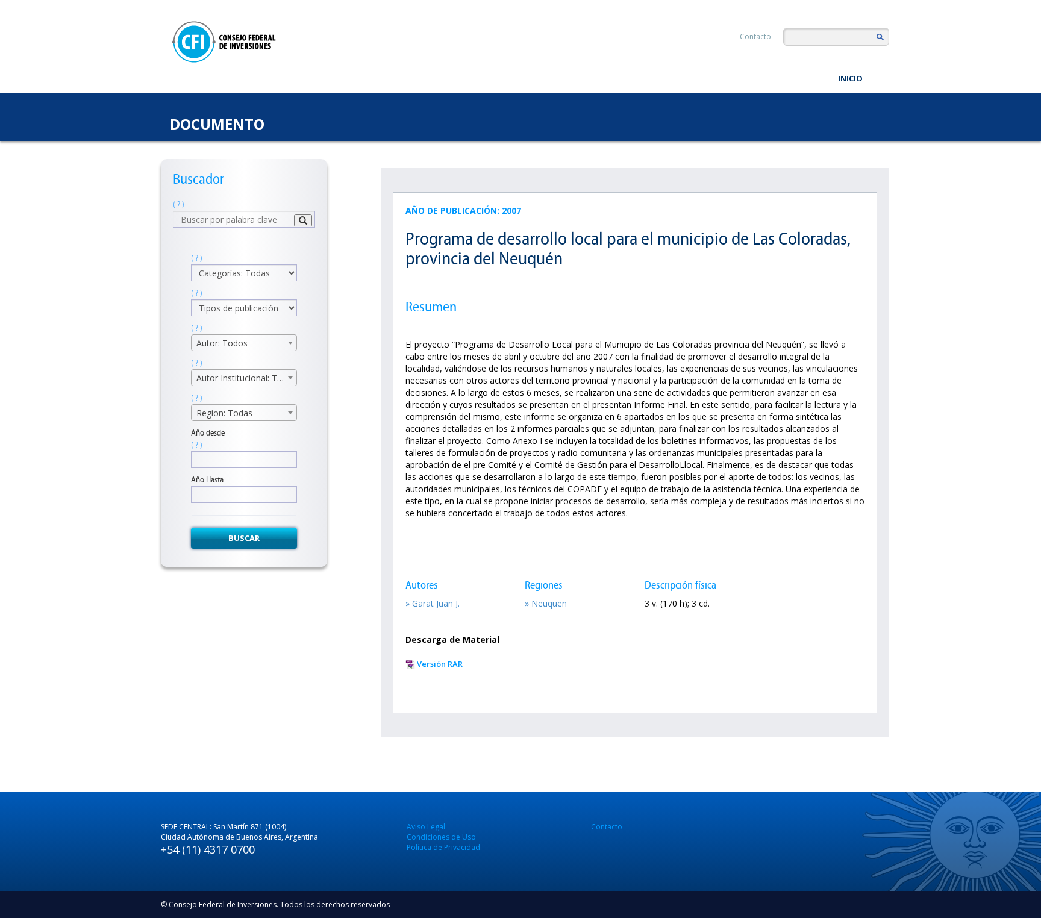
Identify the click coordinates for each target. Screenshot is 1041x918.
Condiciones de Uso (441, 837)
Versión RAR (440, 663)
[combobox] (244, 342)
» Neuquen (546, 603)
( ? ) (178, 204)
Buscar (244, 537)
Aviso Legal (426, 827)
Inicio (850, 78)
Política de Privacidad (443, 847)
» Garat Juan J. (432, 603)
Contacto (755, 36)
